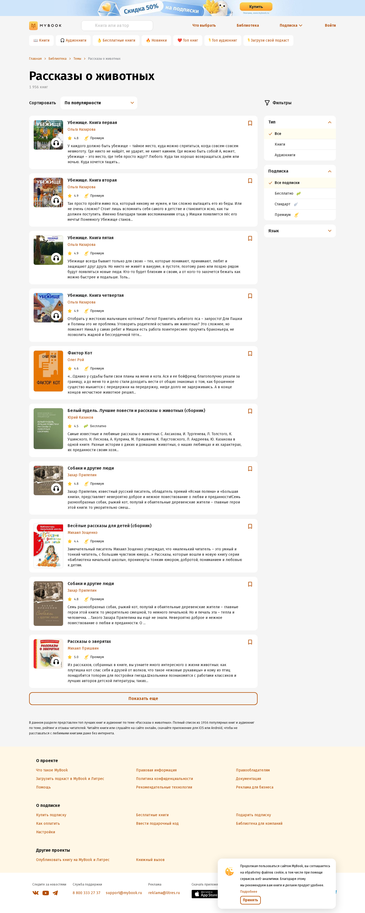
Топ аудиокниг (224, 40)
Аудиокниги (76, 40)
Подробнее (248, 892)
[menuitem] (300, 138)
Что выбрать (204, 25)
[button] (300, 122)
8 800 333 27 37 (86, 893)
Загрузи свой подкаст (270, 40)
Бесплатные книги (119, 40)
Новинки (159, 40)
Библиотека (248, 25)
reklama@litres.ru (164, 893)
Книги (44, 40)
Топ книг (190, 40)
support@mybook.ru (124, 893)
